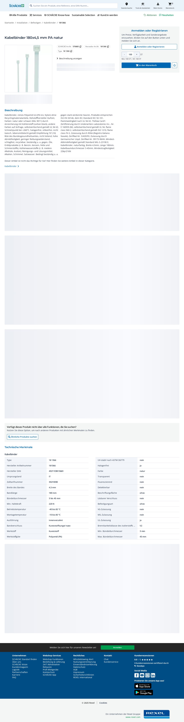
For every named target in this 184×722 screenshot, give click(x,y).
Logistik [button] (15, 669)
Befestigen (36, 22)
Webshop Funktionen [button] (53, 659)
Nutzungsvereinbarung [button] (84, 662)
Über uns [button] (16, 662)
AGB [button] (75, 669)
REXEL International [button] (82, 677)
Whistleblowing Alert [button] (83, 659)
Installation (22, 22)
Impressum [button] (78, 672)
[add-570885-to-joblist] (174, 65)
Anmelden (117, 647)
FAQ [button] (14, 677)
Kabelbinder (50, 22)
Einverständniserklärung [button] (85, 664)
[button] (103, 703)
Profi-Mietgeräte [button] (50, 669)
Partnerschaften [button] (20, 672)
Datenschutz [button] (79, 667)
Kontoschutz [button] (49, 672)
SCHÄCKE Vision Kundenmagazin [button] (20, 665)
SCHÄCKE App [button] (49, 675)
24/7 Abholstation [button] (51, 664)
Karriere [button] (16, 675)
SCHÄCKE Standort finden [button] (24, 659)
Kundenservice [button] (111, 662)
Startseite (9, 22)
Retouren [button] (47, 667)
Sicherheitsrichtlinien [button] (83, 675)
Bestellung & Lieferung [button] (54, 662)
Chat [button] (106, 659)
